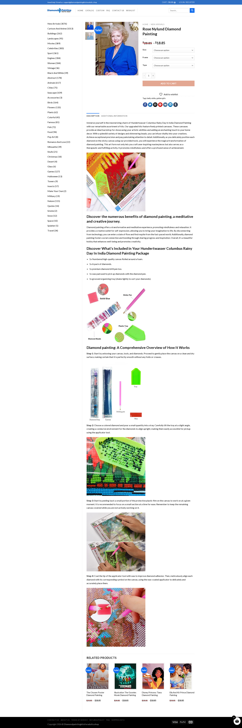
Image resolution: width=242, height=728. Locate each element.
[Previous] (100, 48)
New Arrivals (157, 24)
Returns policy (96, 720)
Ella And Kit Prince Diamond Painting (182, 693)
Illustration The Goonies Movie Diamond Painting (125, 693)
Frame (145, 58)
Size (144, 50)
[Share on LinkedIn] (170, 104)
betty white (151, 98)
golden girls (161, 98)
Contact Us (118, 10)
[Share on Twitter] (150, 104)
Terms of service (79, 720)
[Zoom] (99, 72)
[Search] (192, 10)
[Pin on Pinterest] (160, 104)
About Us (65, 720)
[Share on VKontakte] (165, 104)
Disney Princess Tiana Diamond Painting (152, 693)
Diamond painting (101, 347)
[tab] (93, 116)
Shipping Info (118, 720)
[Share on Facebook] (145, 104)
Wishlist (130, 10)
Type (145, 65)
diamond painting (95, 144)
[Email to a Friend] (155, 104)
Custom (100, 10)
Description (93, 116)
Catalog (89, 10)
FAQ (108, 10)
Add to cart (168, 83)
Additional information (114, 116)
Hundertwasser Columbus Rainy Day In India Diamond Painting (161, 122)
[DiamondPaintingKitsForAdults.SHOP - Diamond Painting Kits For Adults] (59, 10)
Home (80, 10)
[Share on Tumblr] (175, 104)
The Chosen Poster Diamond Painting (95, 693)
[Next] (134, 48)
